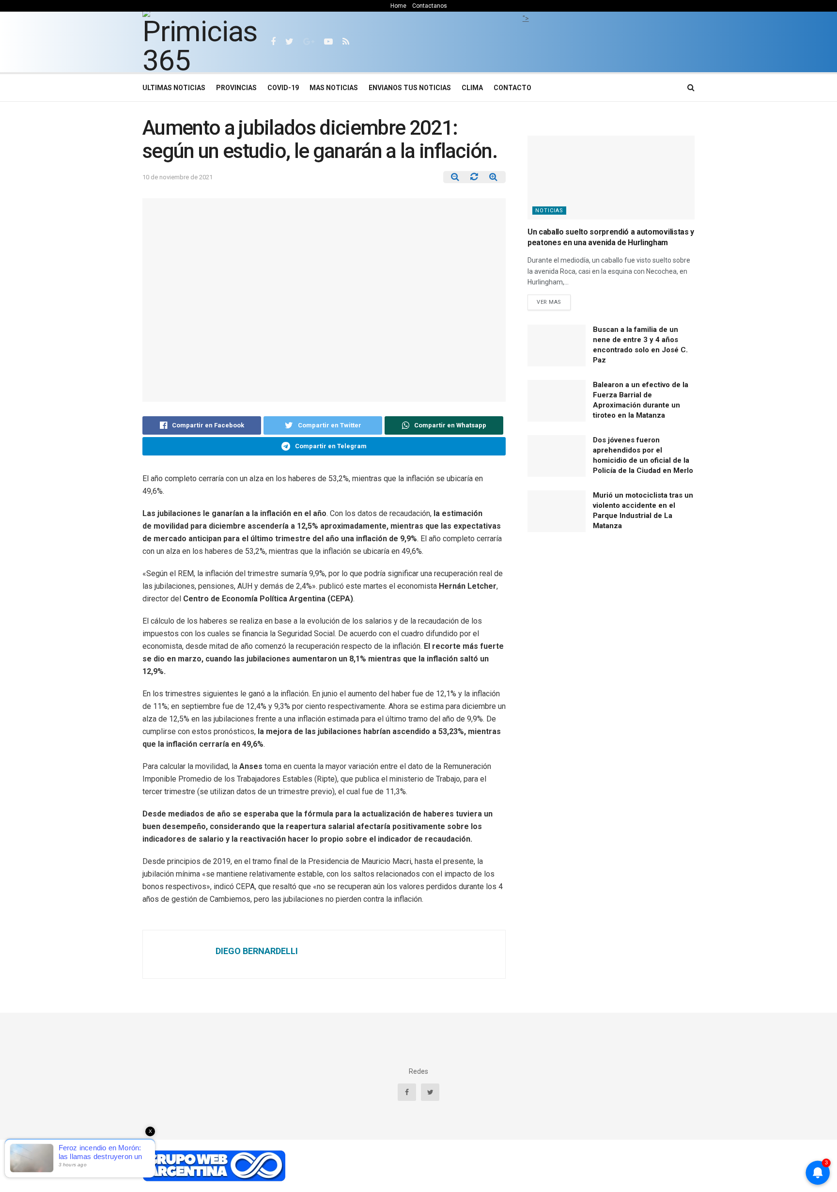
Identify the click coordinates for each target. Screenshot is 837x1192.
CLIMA (472, 88)
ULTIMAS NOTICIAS (173, 88)
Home (398, 5)
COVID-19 (283, 88)
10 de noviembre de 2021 (177, 177)
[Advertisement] (525, 46)
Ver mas (549, 302)
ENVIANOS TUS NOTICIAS (410, 88)
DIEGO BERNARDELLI (257, 951)
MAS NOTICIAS (334, 88)
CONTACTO (512, 88)
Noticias (549, 210)
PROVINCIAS (236, 88)
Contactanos (429, 5)
